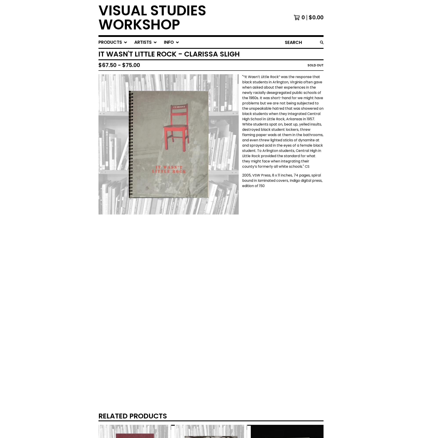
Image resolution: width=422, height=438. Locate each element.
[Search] (321, 42)
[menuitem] (112, 42)
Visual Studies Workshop (152, 18)
